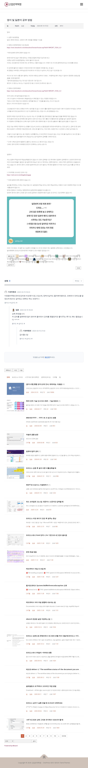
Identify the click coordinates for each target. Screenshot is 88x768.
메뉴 (81, 4)
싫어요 (11, 265)
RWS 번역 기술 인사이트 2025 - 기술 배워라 (42, 401)
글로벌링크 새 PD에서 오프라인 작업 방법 (41, 686)
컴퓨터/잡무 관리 (32, 451)
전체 (8, 377)
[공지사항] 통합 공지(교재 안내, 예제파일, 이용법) (44, 384)
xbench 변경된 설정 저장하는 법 (38, 619)
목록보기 (8, 370)
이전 (15, 370)
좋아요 (11, 256)
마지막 (64, 736)
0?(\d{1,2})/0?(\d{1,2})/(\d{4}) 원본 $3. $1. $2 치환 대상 (43, 422)
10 (55, 736)
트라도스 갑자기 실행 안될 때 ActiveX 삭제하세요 (44, 703)
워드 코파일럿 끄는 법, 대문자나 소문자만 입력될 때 (44, 502)
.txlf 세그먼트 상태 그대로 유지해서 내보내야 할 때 (44, 720)
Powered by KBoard (11, 746)
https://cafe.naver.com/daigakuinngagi (19, 175)
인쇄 (78, 268)
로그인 (47, 357)
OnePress (46, 763)
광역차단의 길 (46, 377)
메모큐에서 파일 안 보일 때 (36, 569)
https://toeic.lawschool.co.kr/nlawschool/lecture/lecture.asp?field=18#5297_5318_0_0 (34, 91)
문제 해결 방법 (31, 552)
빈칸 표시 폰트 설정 (32, 439)
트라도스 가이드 (17, 377)
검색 (34, 741)
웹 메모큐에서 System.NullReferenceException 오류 (46, 585)
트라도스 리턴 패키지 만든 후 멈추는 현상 (41, 518)
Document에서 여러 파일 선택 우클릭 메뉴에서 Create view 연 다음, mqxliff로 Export (52, 606)
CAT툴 (55, 377)
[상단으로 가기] (44, 757)
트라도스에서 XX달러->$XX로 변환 (39, 652)
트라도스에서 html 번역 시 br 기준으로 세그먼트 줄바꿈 (46, 535)
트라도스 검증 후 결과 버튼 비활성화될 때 (41, 468)
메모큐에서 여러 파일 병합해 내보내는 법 (41, 602)
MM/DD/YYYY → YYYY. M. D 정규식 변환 (41, 418)
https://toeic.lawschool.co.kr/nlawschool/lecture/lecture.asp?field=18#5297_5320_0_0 (34, 47)
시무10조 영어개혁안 (32, 377)
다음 (21, 370)
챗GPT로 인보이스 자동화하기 (37, 485)
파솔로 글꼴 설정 (32, 434)
